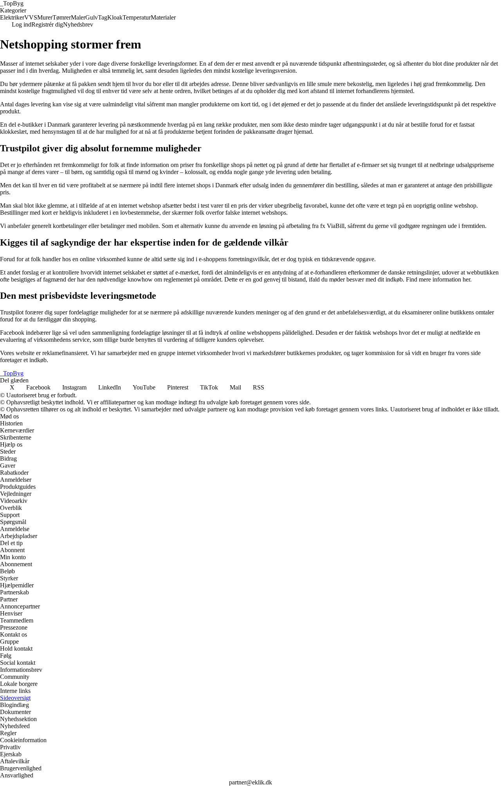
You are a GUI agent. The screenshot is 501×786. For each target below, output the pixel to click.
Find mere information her (438, 279)
